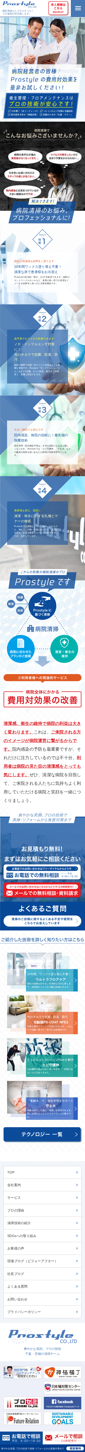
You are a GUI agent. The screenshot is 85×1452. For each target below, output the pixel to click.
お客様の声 (15, 1248)
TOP (10, 1172)
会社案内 (14, 1185)
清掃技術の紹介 (19, 1223)
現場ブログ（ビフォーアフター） (32, 1261)
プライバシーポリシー (24, 1312)
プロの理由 (15, 1210)
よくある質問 (17, 1286)
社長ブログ (15, 1274)
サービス (14, 1197)
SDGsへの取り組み (22, 1236)
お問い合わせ (17, 1299)
